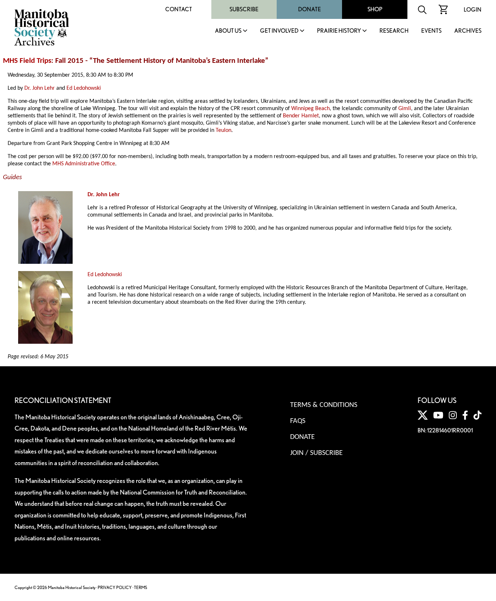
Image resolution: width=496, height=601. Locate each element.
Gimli (404, 109)
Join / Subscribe (316, 453)
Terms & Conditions (323, 405)
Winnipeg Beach (310, 109)
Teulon (223, 130)
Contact (178, 9)
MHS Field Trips (27, 61)
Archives (467, 31)
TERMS (140, 587)
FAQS (297, 421)
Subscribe (244, 9)
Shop (374, 9)
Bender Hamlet (301, 116)
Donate (309, 9)
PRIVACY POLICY (115, 587)
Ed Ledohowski (83, 88)
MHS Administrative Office (83, 164)
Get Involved (279, 31)
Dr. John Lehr (39, 88)
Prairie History (339, 31)
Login (472, 9)
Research (393, 31)
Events (431, 31)
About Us (228, 31)
